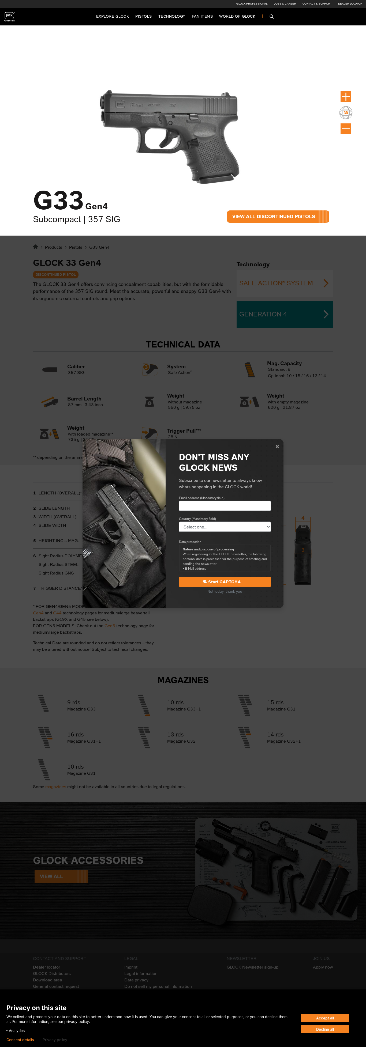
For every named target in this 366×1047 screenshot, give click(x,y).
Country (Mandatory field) (197, 519)
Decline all (325, 1029)
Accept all (325, 1018)
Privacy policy (55, 1040)
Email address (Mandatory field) (202, 498)
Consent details (20, 1040)
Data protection (190, 542)
